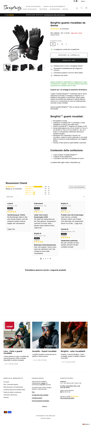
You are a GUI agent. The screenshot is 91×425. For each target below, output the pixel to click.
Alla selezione (11, 364)
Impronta (6, 397)
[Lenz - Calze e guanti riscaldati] (17, 335)
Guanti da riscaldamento (54, 6)
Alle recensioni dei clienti (67, 398)
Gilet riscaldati (30, 9)
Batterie (43, 9)
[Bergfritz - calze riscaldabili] (74, 335)
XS (53, 44)
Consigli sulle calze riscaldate (40, 395)
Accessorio (55, 9)
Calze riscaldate (33, 6)
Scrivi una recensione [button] (77, 187)
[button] (55, 29)
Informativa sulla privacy (10, 395)
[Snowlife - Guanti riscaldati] (45, 335)
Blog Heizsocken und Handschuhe (13, 387)
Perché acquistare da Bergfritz (40, 400)
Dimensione (56, 41)
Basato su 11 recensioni (14, 189)
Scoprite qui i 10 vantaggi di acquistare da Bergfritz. (68, 90)
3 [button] (45, 258)
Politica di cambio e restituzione (12, 392)
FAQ (33, 392)
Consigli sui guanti (37, 397)
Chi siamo (6, 382)
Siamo (43, 383)
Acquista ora (69, 60)
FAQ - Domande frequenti (11, 384)
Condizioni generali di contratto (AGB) (14, 389)
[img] (18, 212)
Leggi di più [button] (11, 229)
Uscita (65, 9)
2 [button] (43, 258)
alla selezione (68, 362)
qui (79, 162)
